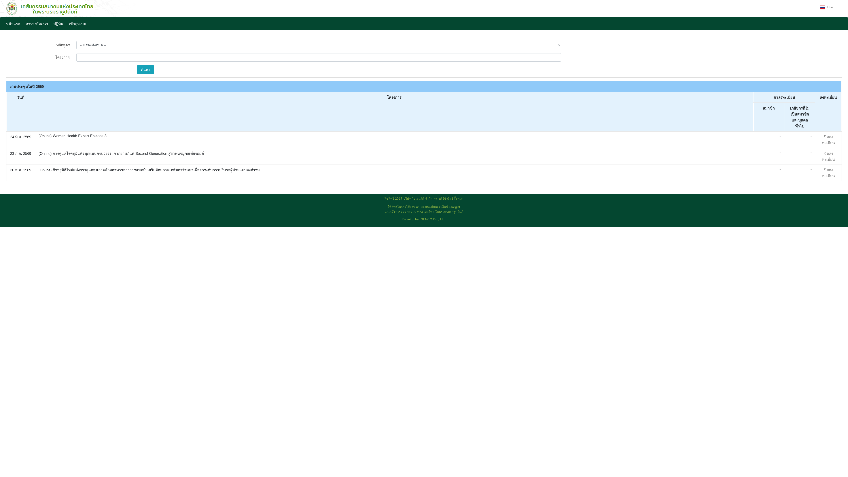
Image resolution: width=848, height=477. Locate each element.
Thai (829, 7)
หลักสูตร (63, 45)
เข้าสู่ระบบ (77, 24)
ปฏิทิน (58, 24)
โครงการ (62, 57)
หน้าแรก (13, 24)
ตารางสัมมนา (37, 24)
